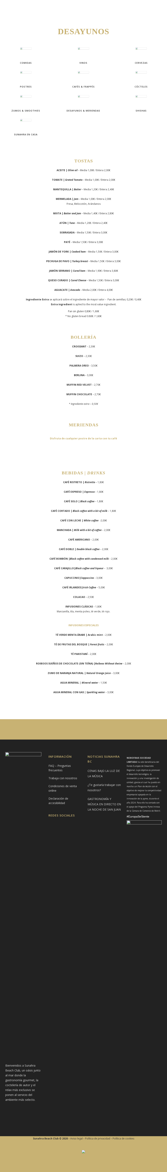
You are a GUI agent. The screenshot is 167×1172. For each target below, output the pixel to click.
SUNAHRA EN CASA (25, 134)
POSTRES (26, 86)
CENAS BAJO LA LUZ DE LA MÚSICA (104, 773)
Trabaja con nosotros (62, 778)
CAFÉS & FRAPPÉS (83, 86)
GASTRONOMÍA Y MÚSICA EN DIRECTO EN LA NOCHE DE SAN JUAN (104, 804)
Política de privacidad (97, 1138)
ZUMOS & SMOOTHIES (25, 110)
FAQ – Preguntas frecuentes (59, 768)
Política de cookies (123, 1138)
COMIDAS (26, 62)
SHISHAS (141, 110)
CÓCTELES (141, 86)
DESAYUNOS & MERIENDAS (83, 110)
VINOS (83, 62)
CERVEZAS (141, 62)
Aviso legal (76, 1138)
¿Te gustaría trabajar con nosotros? (104, 787)
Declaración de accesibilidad (58, 801)
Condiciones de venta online (62, 788)
